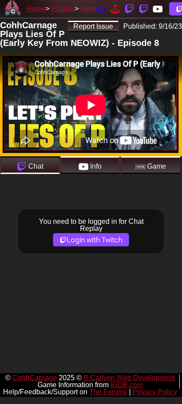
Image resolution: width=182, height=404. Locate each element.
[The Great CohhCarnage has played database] (115, 8)
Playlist (63, 8)
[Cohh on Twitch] (143, 8)
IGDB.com (126, 385)
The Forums (108, 392)
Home (36, 8)
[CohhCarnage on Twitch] (129, 8)
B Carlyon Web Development (129, 377)
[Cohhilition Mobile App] (101, 8)
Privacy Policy (155, 392)
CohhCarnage (34, 377)
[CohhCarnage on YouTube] (158, 8)
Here (88, 8)
